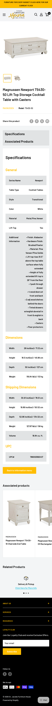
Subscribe (12, 651)
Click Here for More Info (26, 588)
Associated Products (19, 141)
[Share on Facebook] (31, 121)
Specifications (15, 134)
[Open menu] (4, 15)
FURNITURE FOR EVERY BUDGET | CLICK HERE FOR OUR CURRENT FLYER (26, 4)
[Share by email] (47, 121)
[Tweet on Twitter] (42, 121)
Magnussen (8, 108)
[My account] (41, 14)
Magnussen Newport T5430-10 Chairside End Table (18, 542)
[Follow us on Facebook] (5, 674)
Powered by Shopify (10, 700)
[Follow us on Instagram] (10, 674)
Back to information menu (19, 470)
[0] (47, 14)
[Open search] (35, 14)
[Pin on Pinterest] (37, 121)
